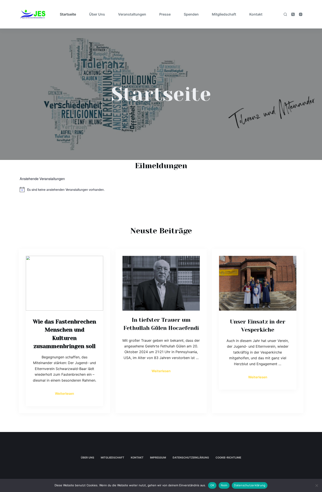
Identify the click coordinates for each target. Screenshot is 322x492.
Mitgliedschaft (224, 14)
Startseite (68, 14)
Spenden (191, 14)
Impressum (158, 457)
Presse (165, 14)
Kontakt (255, 14)
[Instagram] (300, 14)
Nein (224, 485)
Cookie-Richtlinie (228, 457)
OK (212, 485)
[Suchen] (285, 14)
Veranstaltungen (132, 14)
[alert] (161, 189)
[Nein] (316, 485)
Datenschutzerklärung (191, 457)
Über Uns (97, 14)
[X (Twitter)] (293, 14)
